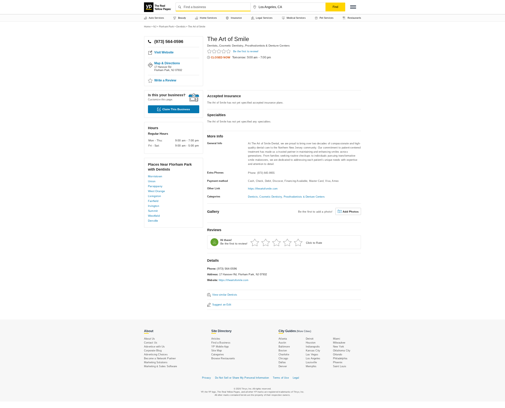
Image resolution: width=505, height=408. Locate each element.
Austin (282, 342)
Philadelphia (340, 358)
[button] (353, 7)
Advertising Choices (156, 354)
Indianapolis (313, 346)
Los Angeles (313, 358)
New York (338, 346)
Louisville (311, 362)
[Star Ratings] (219, 51)
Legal (296, 377)
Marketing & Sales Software (160, 366)
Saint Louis (339, 366)
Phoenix (337, 362)
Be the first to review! (246, 51)
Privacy (206, 377)
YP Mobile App (220, 346)
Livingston (154, 196)
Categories (217, 354)
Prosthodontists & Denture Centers (267, 45)
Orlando (337, 354)
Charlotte (284, 354)
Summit (153, 210)
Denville (153, 220)
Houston (310, 342)
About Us (149, 338)
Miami (336, 338)
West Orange (156, 191)
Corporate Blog (153, 350)
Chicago (283, 358)
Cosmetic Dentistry (231, 45)
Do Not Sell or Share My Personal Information (242, 377)
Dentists (212, 45)
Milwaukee (339, 342)
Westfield (154, 215)
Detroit (309, 338)
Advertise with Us (154, 346)
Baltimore (284, 346)
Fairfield (153, 201)
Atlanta (283, 338)
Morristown (155, 176)
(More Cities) (303, 331)
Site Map (216, 350)
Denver (283, 366)
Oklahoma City (342, 350)
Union (151, 181)
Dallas (282, 362)
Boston (283, 350)
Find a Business (220, 342)
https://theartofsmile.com (263, 188)
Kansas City (313, 350)
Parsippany (155, 186)
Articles (215, 338)
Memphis (311, 366)
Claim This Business (176, 109)
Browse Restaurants (223, 358)
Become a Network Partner (160, 358)
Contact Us (150, 342)
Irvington (153, 205)
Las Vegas (312, 354)
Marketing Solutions (155, 362)
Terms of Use (281, 377)
